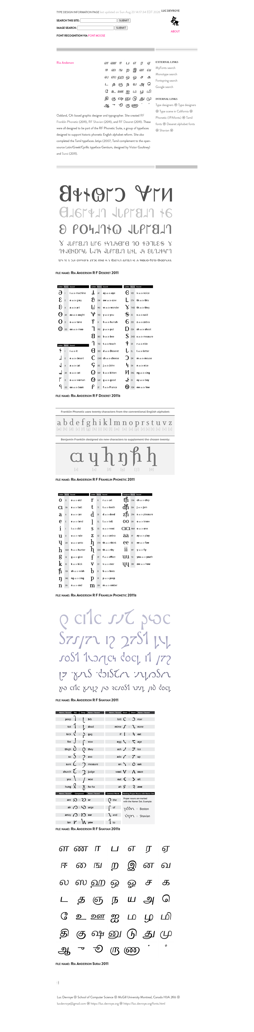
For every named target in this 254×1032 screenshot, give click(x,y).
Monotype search (166, 74)
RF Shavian (96, 122)
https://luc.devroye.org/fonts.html (144, 1003)
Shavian (164, 130)
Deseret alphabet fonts (181, 124)
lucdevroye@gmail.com (71, 1003)
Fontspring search (166, 80)
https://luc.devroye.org (105, 1003)
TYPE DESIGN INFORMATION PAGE (78, 12)
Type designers (164, 105)
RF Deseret (126, 122)
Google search (164, 87)
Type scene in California (175, 111)
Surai (65, 153)
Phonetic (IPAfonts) (168, 117)
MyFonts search (165, 68)
